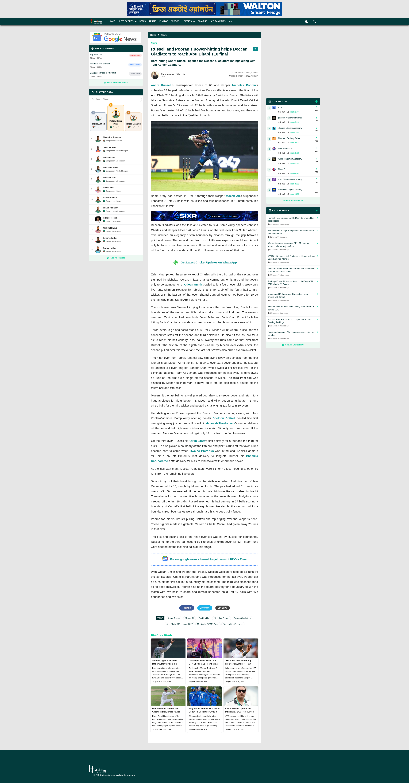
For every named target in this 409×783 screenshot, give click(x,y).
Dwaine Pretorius (202, 451)
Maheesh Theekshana (220, 423)
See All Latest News (295, 345)
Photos (163, 21)
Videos (175, 21)
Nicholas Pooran (244, 85)
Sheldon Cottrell (224, 418)
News (142, 21)
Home (112, 21)
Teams (152, 21)
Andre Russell (161, 85)
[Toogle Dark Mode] (306, 21)
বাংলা (230, 21)
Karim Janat (197, 440)
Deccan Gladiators (242, 618)
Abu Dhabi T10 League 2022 (179, 624)
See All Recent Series (117, 83)
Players (202, 21)
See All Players (118, 258)
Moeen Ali (233, 196)
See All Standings (291, 200)
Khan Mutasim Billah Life (173, 74)
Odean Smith (193, 284)
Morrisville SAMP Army (208, 624)
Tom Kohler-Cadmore (233, 624)
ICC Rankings (218, 21)
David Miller (204, 618)
